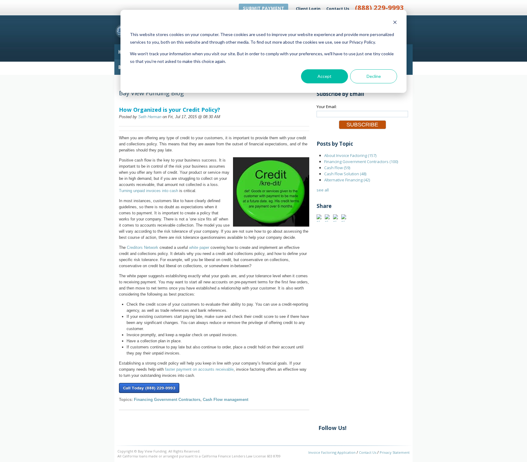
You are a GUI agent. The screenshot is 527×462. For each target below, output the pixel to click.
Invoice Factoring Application (332, 452)
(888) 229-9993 (379, 7)
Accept (324, 76)
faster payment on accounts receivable (199, 369)
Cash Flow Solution (345, 173)
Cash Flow (337, 167)
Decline (374, 76)
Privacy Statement (395, 452)
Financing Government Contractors (167, 399)
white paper (199, 247)
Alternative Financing (347, 180)
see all (323, 190)
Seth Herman (149, 117)
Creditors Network (142, 247)
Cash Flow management (225, 399)
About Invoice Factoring (350, 155)
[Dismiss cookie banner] (395, 23)
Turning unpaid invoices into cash (148, 190)
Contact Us (337, 8)
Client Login (308, 8)
